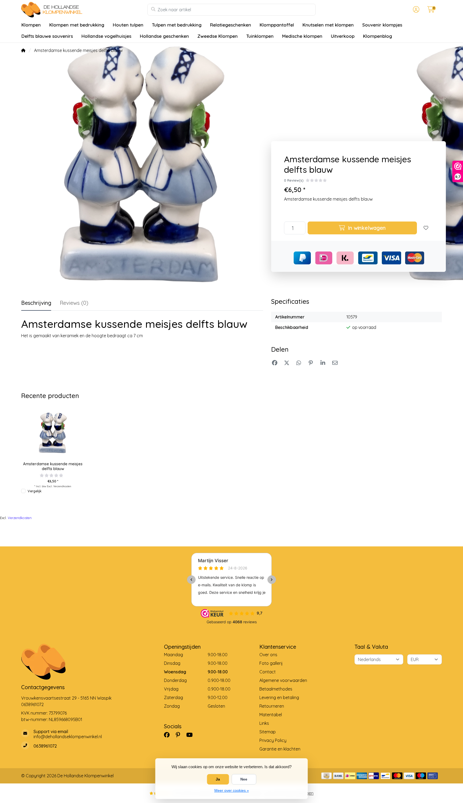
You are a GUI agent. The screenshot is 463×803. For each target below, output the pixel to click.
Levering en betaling (279, 697)
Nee (243, 779)
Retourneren (271, 706)
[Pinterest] (180, 735)
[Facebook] (169, 735)
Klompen (31, 25)
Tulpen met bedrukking (176, 25)
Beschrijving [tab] (36, 302)
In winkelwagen (366, 227)
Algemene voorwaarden (283, 680)
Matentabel (270, 714)
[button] (415, 9)
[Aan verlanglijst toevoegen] (426, 228)
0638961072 (32, 704)
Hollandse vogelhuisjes (106, 36)
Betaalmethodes (275, 689)
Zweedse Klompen (217, 36)
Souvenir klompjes (382, 25)
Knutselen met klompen (328, 25)
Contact (267, 671)
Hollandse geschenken (164, 36)
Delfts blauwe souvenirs (47, 36)
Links (264, 723)
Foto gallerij (271, 663)
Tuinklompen (260, 36)
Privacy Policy (272, 740)
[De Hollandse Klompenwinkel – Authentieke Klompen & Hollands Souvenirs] (84, 9)
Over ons (268, 654)
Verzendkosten (62, 486)
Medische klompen (302, 36)
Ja (218, 779)
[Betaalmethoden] (326, 775)
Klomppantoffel (277, 25)
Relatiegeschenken (230, 25)
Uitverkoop (342, 36)
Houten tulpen (128, 25)
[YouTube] (191, 735)
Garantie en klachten (279, 749)
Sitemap (267, 731)
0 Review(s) (294, 180)
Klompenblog (377, 36)
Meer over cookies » (231, 790)
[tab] (74, 304)
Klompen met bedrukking (76, 25)
